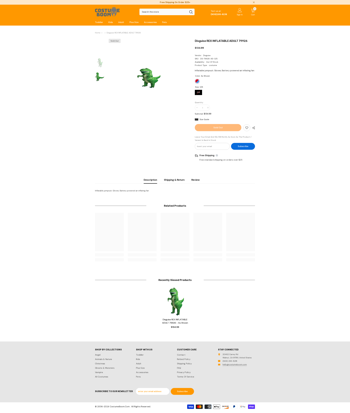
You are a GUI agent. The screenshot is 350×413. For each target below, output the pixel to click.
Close (254, 2)
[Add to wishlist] (246, 127)
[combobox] (163, 12)
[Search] (167, 12)
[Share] (252, 128)
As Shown (197, 81)
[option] (148, 78)
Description (150, 179)
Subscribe (243, 146)
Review (195, 179)
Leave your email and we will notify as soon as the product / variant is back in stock (223, 138)
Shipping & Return (174, 179)
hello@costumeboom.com (235, 364)
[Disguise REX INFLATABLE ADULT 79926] (175, 301)
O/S (198, 92)
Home (97, 32)
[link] (109, 254)
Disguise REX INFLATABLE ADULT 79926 (175, 321)
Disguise (207, 55)
